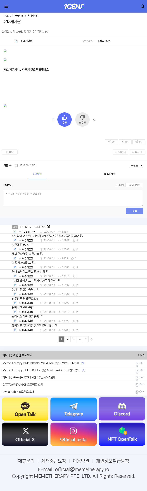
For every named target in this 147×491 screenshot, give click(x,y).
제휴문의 (26, 461)
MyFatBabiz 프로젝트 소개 (18, 391)
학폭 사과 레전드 (21, 262)
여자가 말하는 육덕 (22, 289)
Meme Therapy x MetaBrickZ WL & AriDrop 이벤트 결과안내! (41, 363)
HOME (7, 15)
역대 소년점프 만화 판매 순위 (28, 271)
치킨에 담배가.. (20, 244)
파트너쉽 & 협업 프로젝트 (17, 355)
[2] (82, 363)
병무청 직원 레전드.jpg (25, 298)
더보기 (141, 355)
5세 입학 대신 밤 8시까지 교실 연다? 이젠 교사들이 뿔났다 (45, 235)
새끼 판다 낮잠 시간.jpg (25, 253)
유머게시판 (32, 15)
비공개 (121, 185)
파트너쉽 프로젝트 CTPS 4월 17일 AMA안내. (29, 377)
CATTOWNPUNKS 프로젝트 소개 (23, 384)
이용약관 (81, 461)
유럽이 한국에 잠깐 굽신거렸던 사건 (32, 325)
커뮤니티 (19, 15)
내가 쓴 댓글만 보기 (27, 165)
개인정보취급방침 (112, 461)
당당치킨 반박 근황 (22, 307)
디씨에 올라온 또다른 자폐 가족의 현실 (34, 280)
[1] (83, 370)
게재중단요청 (53, 461)
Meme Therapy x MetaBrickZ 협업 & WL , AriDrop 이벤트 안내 (41, 370)
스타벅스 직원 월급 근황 (25, 316)
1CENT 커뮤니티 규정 (33, 227)
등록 (134, 210)
